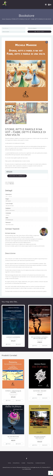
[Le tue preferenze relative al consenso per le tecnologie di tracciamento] (50, 473)
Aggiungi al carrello (17, 176)
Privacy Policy (30, 462)
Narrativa (8, 19)
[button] (46, 42)
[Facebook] (26, 458)
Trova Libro (40, 31)
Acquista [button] (19, 344)
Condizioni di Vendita (40, 462)
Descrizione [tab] (10, 253)
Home (3, 19)
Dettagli (9, 344)
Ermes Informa (16, 462)
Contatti (23, 462)
